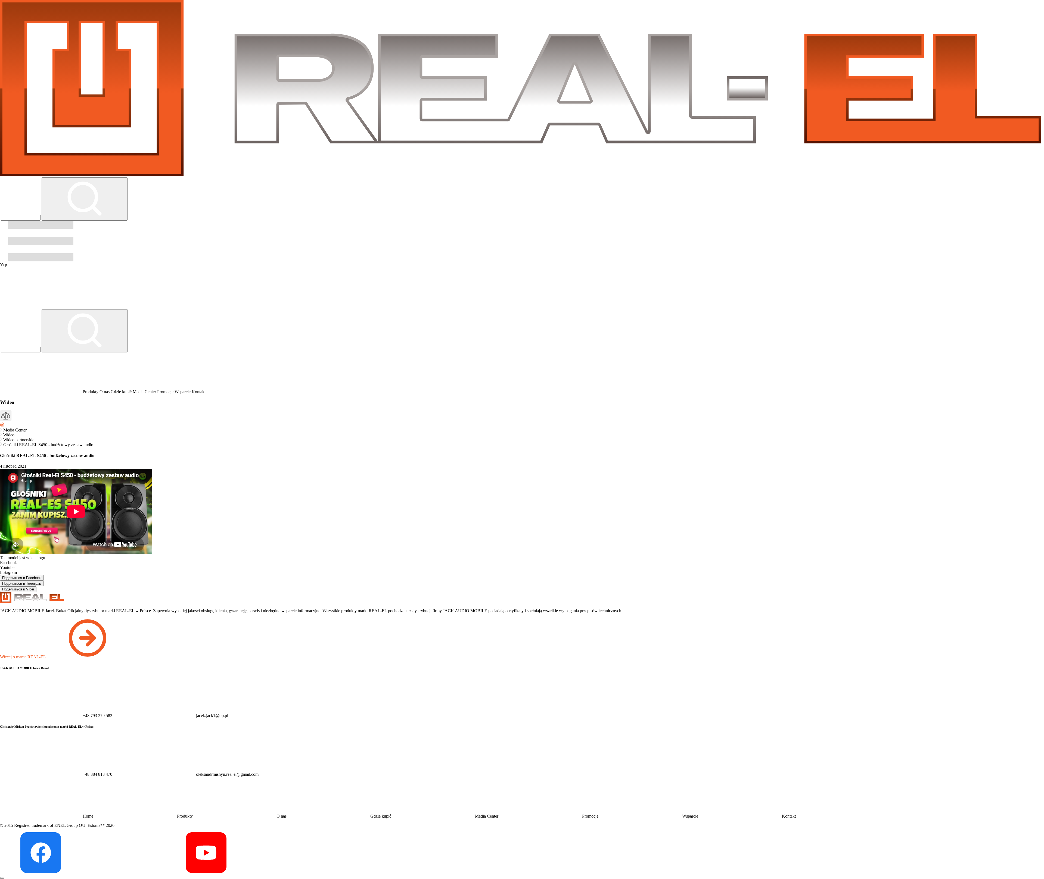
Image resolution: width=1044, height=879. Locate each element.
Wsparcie (183, 391)
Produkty (91, 391)
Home (88, 816)
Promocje (166, 391)
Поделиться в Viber (18, 589)
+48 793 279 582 (97, 715)
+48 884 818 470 (97, 774)
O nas (105, 391)
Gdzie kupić (122, 391)
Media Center (145, 391)
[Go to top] (2, 878)
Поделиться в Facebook (22, 578)
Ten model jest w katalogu (22, 557)
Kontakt (199, 391)
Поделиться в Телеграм (22, 583)
